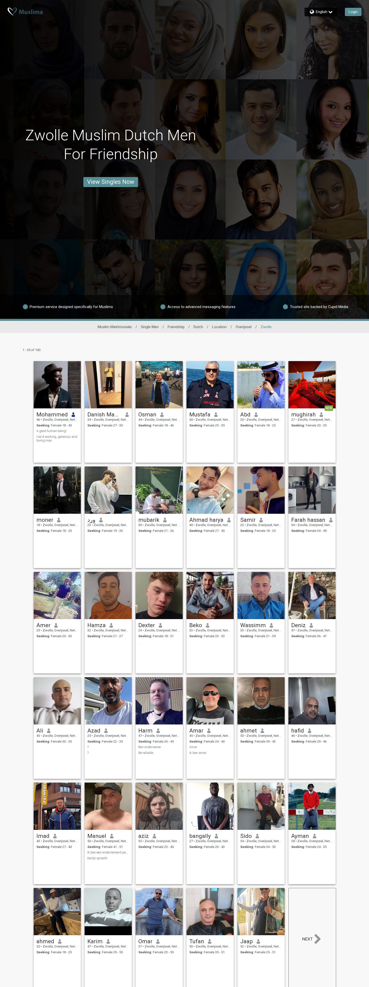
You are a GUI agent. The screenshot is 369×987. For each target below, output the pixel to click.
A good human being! (51, 431)
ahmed (45, 941)
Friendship (176, 327)
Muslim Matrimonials (115, 327)
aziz (143, 836)
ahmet (248, 730)
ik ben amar (198, 753)
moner (44, 520)
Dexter (146, 625)
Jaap (246, 941)
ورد (91, 520)
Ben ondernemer (149, 747)
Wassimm (253, 625)
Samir (248, 520)
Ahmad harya (206, 520)
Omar (145, 941)
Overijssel (244, 327)
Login (353, 12)
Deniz (298, 625)
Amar (196, 730)
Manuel (96, 836)
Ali (39, 730)
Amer (43, 625)
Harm (145, 730)
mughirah (303, 414)
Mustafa (199, 414)
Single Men (150, 327)
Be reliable (145, 753)
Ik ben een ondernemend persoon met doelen (108, 852)
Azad (93, 730)
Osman (147, 414)
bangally (200, 836)
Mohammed (52, 414)
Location (219, 327)
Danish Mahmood (104, 414)
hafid (297, 730)
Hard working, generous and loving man (56, 438)
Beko (195, 625)
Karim (95, 941)
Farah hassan (308, 520)
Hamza (96, 625)
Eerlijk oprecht (97, 858)
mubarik (148, 520)
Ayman (300, 836)
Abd (245, 414)
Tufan (196, 941)
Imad (42, 836)
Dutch (198, 327)
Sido (246, 836)
